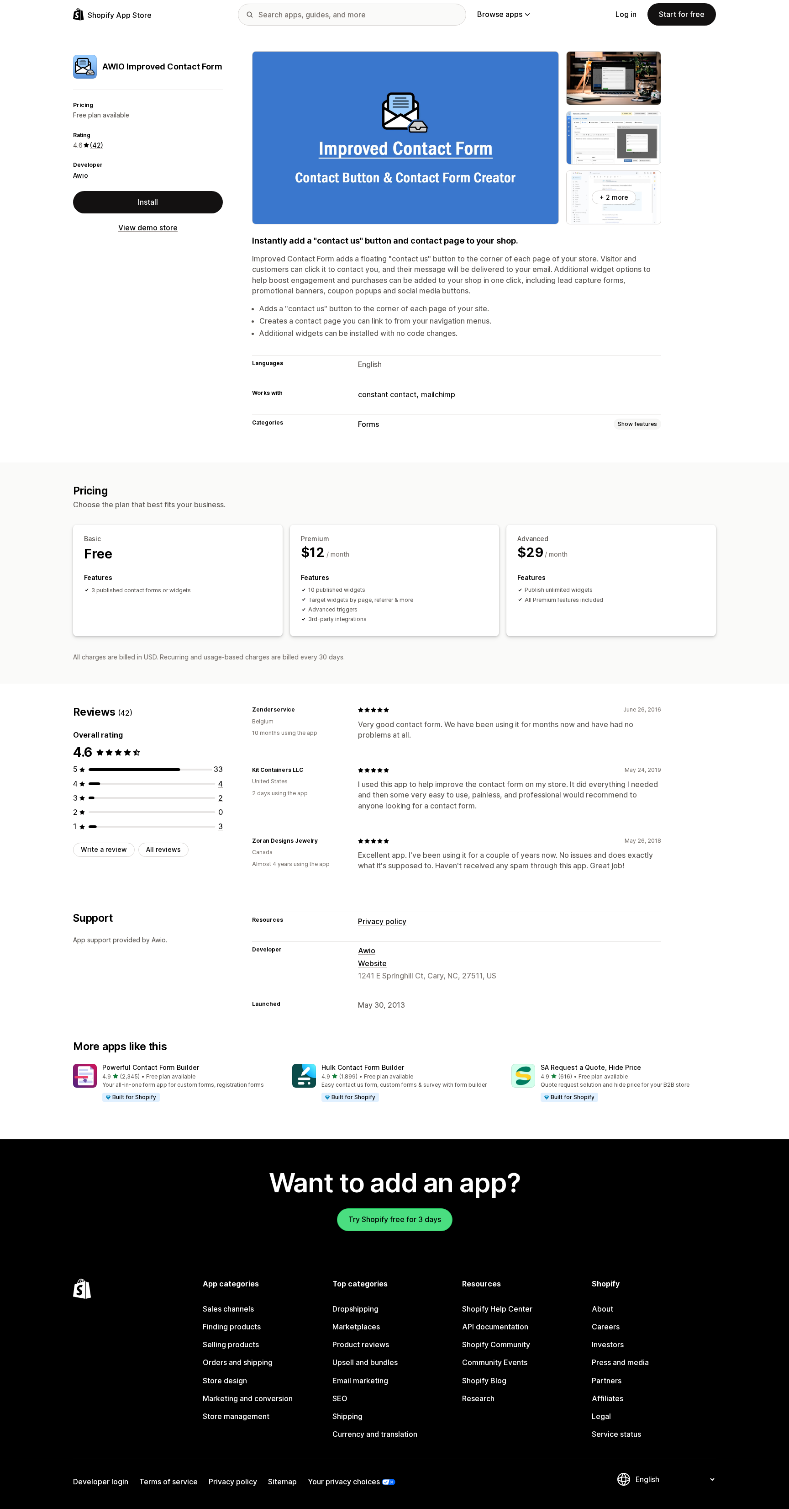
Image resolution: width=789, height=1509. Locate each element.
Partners (606, 1380)
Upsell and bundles (365, 1362)
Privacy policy (382, 921)
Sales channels (228, 1308)
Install (148, 202)
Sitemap (282, 1481)
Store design (225, 1380)
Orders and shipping (238, 1362)
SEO (339, 1398)
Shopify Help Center (497, 1308)
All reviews (163, 849)
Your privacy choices (344, 1481)
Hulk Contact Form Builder (362, 1067)
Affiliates (607, 1398)
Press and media (620, 1362)
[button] (175, 1083)
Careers (606, 1326)
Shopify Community (496, 1344)
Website (372, 963)
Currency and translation (374, 1434)
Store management (236, 1416)
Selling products (231, 1344)
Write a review (104, 849)
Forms (368, 424)
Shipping (347, 1416)
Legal (601, 1416)
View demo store (148, 227)
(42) (96, 145)
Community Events (494, 1362)
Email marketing (360, 1380)
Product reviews (360, 1344)
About (602, 1308)
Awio (80, 175)
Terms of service (168, 1481)
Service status (616, 1434)
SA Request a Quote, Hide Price (591, 1067)
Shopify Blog (484, 1380)
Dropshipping (355, 1308)
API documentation (495, 1326)
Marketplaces (356, 1326)
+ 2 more (614, 197)
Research (478, 1398)
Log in (625, 14)
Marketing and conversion (248, 1398)
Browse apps (499, 14)
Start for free (682, 14)
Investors (608, 1344)
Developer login (100, 1481)
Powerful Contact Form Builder (150, 1067)
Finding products (232, 1326)
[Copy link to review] (300, 709)
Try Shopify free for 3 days (394, 1219)
